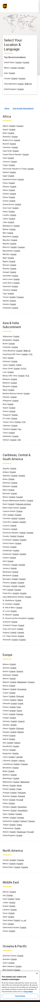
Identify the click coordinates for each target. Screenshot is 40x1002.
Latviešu (19, 757)
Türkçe (19, 824)
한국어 (23, 368)
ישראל (17, 899)
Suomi (19, 710)
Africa (6, 108)
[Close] (37, 973)
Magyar (21, 732)
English (19, 62)
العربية (23, 920)
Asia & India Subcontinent (23, 108)
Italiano (17, 742)
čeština (20, 700)
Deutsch (20, 671)
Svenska (20, 817)
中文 (31, 354)
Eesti (19, 707)
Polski (19, 789)
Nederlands (22, 682)
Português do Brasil (23, 504)
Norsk (19, 785)
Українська (21, 832)
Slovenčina (22, 807)
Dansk (20, 703)
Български (22, 689)
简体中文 (28, 84)
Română (21, 796)
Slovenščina (22, 810)
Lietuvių (22, 760)
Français (22, 78)
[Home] (5, 6)
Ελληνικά (20, 696)
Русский (19, 800)
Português (22, 792)
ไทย (19, 429)
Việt (19, 440)
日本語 (18, 365)
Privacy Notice (28, 992)
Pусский (30, 832)
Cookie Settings (20, 996)
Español (26, 62)
